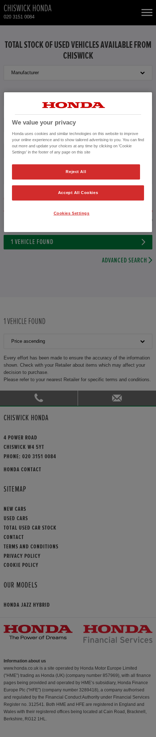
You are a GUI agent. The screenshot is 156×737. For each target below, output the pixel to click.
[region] (78, 162)
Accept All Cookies (78, 192)
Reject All (76, 171)
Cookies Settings (72, 213)
